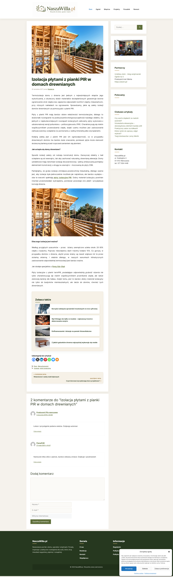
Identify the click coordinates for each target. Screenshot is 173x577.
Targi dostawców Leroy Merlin (127, 136)
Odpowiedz (37, 431)
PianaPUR (40, 443)
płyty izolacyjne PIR (62, 178)
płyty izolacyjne (45, 368)
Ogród (98, 9)
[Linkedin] (41, 359)
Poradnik (126, 9)
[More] (57, 359)
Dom (90, 9)
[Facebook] (33, 359)
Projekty (117, 9)
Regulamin (117, 547)
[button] (169, 552)
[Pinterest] (45, 359)
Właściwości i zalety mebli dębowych (46, 377)
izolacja (36, 368)
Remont (136, 9)
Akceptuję (129, 569)
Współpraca (84, 558)
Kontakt (82, 554)
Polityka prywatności (150, 573)
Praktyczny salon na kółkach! (126, 128)
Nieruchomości (43, 366)
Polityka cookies (138, 573)
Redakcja (83, 551)
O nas (82, 547)
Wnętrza (107, 9)
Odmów (145, 569)
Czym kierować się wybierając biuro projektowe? (83, 381)
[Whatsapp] (49, 359)
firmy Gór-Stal (58, 266)
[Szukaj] (139, 27)
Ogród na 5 (119, 77)
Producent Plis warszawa (47, 412)
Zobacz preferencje (162, 569)
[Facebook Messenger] (53, 359)
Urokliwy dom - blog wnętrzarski (128, 74)
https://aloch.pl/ (121, 82)
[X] (37, 359)
